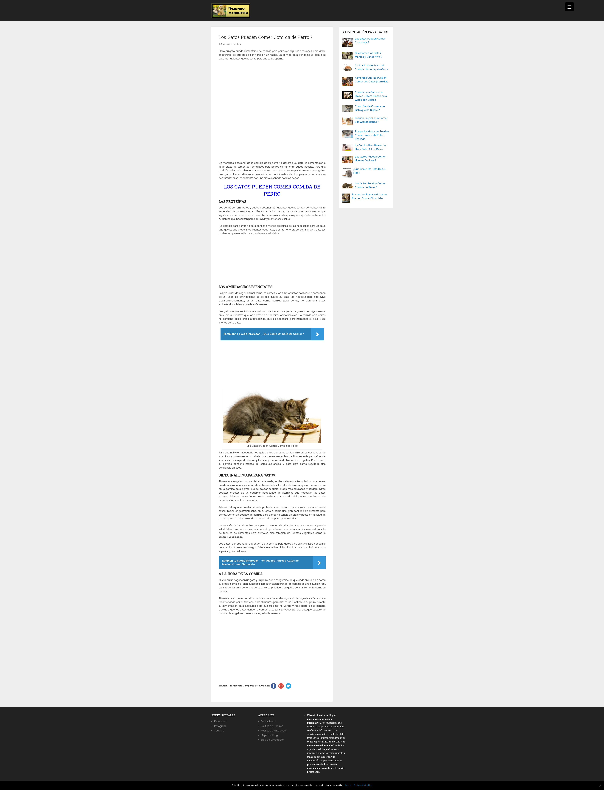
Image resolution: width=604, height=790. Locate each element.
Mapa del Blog (269, 735)
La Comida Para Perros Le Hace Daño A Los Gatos (370, 147)
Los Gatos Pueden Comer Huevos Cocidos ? (370, 158)
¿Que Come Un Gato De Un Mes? (369, 171)
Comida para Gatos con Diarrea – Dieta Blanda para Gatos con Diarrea (371, 96)
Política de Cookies (272, 726)
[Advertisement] (272, 111)
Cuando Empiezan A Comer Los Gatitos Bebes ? (371, 120)
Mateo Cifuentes (231, 44)
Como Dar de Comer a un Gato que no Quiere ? (370, 108)
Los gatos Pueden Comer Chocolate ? (370, 40)
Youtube (219, 730)
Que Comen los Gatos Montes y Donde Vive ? (368, 55)
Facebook (220, 721)
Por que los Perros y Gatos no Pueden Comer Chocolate (369, 196)
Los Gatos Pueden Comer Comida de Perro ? (370, 185)
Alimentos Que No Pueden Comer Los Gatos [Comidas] (371, 79)
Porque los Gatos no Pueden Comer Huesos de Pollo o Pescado (372, 135)
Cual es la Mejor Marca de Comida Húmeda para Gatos (371, 67)
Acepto (348, 785)
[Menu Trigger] (569, 6)
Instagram (220, 726)
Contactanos (268, 721)
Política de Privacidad (273, 730)
